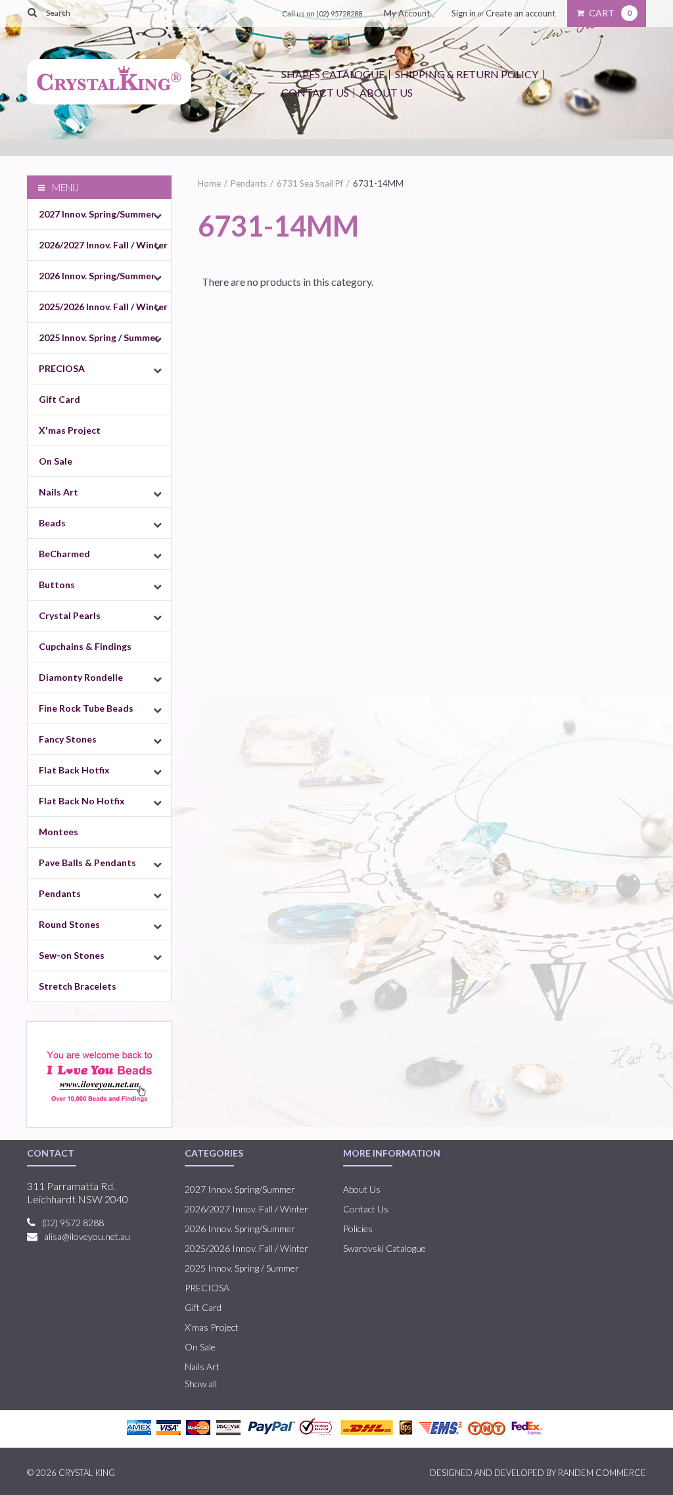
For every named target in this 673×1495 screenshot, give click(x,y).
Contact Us (315, 92)
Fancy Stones (68, 739)
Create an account (520, 13)
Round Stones (69, 924)
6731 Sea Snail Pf (310, 183)
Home (209, 183)
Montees (58, 831)
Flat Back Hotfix (74, 769)
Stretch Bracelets (77, 986)
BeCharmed (64, 553)
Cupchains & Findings (85, 646)
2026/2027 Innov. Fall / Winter (103, 244)
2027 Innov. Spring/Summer (97, 213)
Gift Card (59, 399)
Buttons (57, 584)
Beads (52, 522)
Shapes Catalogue (332, 74)
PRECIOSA (62, 368)
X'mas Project (70, 430)
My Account (407, 13)
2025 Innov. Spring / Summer (99, 337)
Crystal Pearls (70, 615)
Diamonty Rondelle (81, 677)
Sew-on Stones (71, 955)
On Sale (55, 461)
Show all (201, 1383)
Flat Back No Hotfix (82, 800)
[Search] (32, 12)
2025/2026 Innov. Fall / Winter (103, 306)
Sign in (464, 13)
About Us (386, 92)
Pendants (60, 893)
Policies (358, 1228)
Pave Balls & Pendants (87, 862)
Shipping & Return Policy (466, 74)
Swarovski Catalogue (384, 1248)
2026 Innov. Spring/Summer (97, 275)
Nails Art (58, 491)
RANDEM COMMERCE (602, 1472)
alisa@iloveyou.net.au (87, 1236)
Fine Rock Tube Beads (86, 708)
